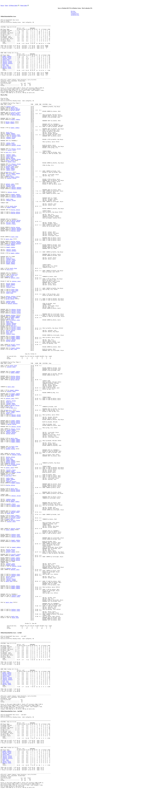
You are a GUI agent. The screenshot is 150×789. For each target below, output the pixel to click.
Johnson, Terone (7, 62)
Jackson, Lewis (6, 58)
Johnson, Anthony (7, 63)
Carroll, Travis (7, 61)
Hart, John (5, 65)
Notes (6, 5)
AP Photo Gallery (13, 5)
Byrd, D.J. (5, 64)
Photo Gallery (23, 5)
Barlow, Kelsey (6, 57)
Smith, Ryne (5, 59)
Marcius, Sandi (6, 68)
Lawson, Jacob (6, 66)
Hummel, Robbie (6, 56)
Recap (2, 5)
